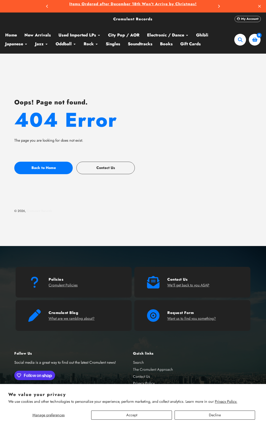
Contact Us (141, 376)
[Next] (218, 6)
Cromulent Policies (63, 285)
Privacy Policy (144, 383)
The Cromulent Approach (153, 369)
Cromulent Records (132, 19)
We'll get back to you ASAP (188, 285)
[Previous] (47, 6)
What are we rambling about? (72, 318)
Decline (215, 415)
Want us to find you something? (191, 318)
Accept (131, 415)
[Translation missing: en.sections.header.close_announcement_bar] (259, 6)
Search (138, 362)
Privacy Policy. (226, 401)
